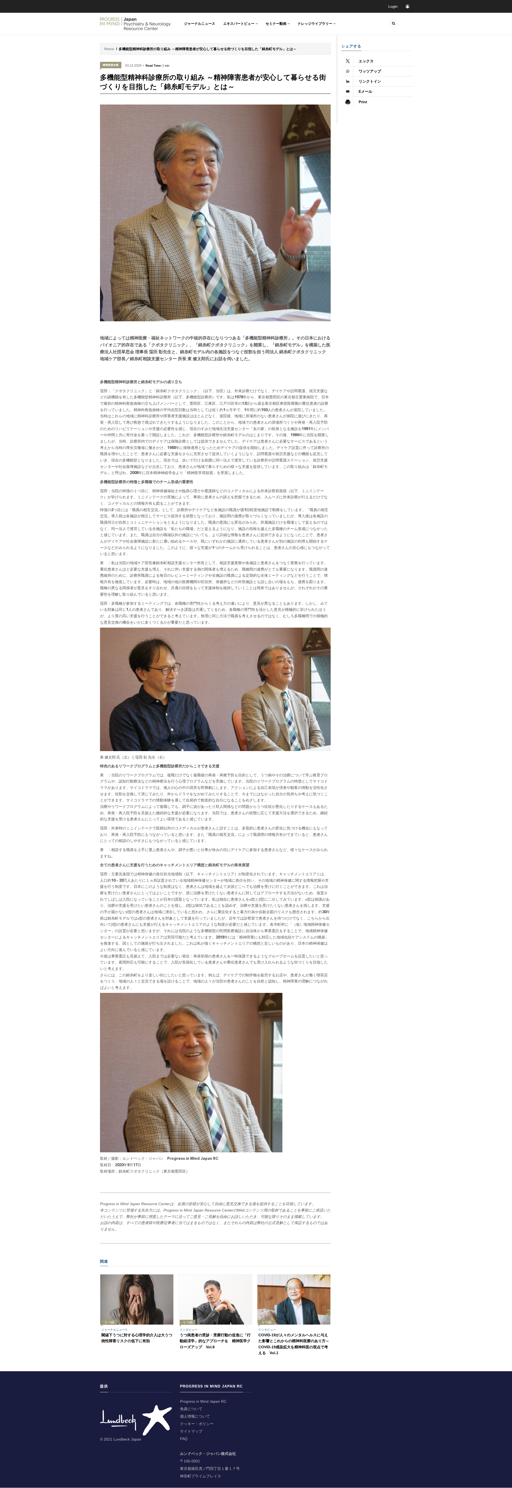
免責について (191, 1409)
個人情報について (195, 1416)
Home (109, 49)
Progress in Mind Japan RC (203, 1401)
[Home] (136, 24)
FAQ (183, 1439)
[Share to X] (377, 61)
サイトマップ (191, 1431)
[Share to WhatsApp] (377, 71)
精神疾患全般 (111, 64)
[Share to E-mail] (377, 92)
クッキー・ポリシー (197, 1424)
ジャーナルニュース (199, 24)
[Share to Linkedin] (377, 82)
